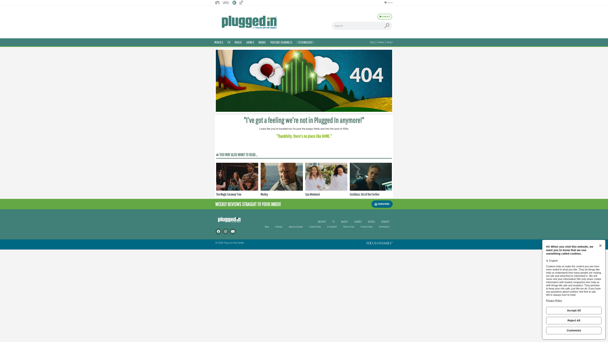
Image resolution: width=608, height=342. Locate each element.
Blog (267, 226)
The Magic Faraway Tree (228, 194)
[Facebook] (218, 231)
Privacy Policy (367, 226)
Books (262, 42)
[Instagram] (225, 231)
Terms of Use (348, 226)
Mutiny (264, 194)
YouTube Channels (281, 42)
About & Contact (296, 226)
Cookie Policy (315, 226)
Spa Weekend (312, 194)
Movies (218, 42)
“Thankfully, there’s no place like (299, 136)
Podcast (278, 226)
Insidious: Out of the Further (365, 194)
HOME (326, 136)
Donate (385, 221)
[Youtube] (233, 231)
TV (229, 42)
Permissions (384, 226)
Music (238, 42)
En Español (332, 226)
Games (250, 42)
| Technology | (305, 42)
